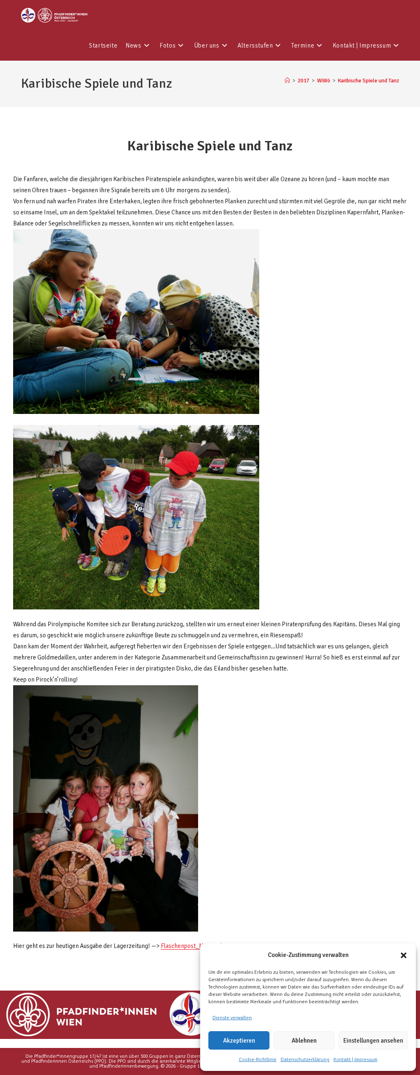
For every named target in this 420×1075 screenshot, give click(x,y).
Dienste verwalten (232, 1018)
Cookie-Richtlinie (257, 1060)
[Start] (287, 80)
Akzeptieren (239, 1040)
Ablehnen (304, 1040)
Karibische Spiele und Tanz (368, 80)
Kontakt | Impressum (355, 1060)
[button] (403, 955)
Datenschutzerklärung (305, 1060)
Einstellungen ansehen (373, 1040)
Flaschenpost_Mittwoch (192, 946)
